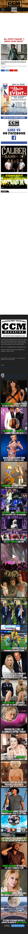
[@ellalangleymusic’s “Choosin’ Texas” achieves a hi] (14, 393)
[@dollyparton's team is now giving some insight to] (14, 882)
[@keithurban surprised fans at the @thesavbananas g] (14, 638)
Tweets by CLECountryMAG (7, 367)
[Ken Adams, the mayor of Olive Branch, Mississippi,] (14, 448)
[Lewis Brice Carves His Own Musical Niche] (14, 59)
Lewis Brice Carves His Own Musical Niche (13, 63)
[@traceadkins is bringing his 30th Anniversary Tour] (14, 801)
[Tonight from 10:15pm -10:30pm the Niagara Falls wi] (14, 719)
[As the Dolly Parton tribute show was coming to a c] (14, 502)
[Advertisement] (14, 25)
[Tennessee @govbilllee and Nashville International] (14, 665)
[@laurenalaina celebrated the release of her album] (14, 583)
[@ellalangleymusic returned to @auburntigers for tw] (14, 475)
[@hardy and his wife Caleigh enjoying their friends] (14, 611)
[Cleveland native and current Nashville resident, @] (14, 747)
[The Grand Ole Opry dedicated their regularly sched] (14, 529)
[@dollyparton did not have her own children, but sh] (14, 692)
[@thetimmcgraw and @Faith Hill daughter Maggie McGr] (14, 420)
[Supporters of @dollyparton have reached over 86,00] (14, 910)
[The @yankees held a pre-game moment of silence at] (14, 828)
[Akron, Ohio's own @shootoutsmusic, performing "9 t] (14, 556)
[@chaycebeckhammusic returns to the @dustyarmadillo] (14, 855)
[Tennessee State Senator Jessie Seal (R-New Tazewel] (14, 774)
